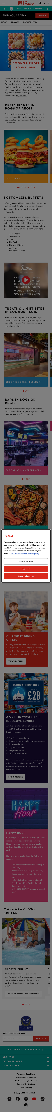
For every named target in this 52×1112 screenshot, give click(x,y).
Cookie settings (26, 561)
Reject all (26, 569)
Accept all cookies (26, 576)
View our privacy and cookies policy (25, 553)
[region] (26, 556)
